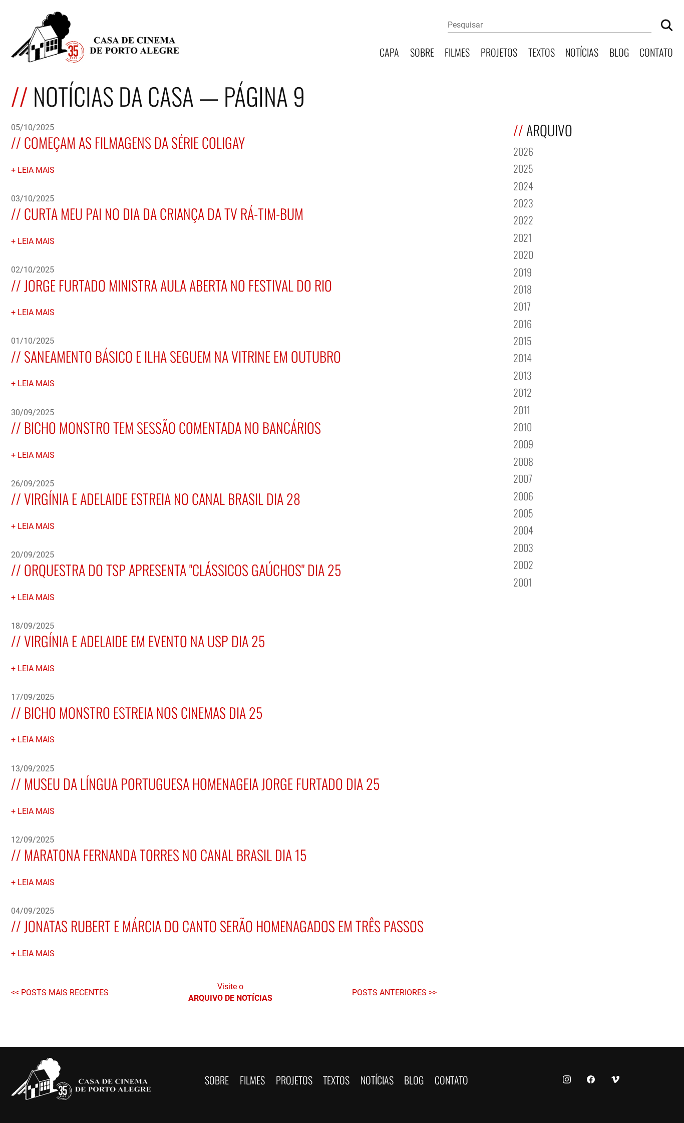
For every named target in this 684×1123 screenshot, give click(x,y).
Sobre (422, 51)
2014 (522, 357)
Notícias (581, 51)
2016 (522, 323)
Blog (619, 51)
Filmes (457, 51)
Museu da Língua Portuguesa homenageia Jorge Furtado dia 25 (202, 782)
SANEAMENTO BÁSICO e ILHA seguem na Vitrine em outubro (182, 355)
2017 (522, 305)
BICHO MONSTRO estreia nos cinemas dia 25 (143, 711)
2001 (522, 581)
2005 (523, 512)
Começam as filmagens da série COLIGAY (134, 141)
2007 (522, 477)
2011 (521, 409)
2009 (523, 443)
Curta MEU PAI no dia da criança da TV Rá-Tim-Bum (163, 212)
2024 (523, 185)
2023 (523, 202)
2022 (523, 219)
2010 (522, 426)
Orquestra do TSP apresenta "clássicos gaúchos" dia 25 (182, 569)
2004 (523, 529)
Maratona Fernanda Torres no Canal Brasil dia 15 (165, 854)
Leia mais (36, 169)
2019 (522, 271)
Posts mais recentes (65, 992)
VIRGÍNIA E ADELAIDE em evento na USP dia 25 (144, 640)
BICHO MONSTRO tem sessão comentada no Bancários (172, 426)
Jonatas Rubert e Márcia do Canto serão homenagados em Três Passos (224, 925)
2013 (522, 374)
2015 (522, 340)
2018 (522, 288)
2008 (523, 460)
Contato (656, 51)
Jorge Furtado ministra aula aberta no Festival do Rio (178, 284)
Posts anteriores (390, 992)
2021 (522, 236)
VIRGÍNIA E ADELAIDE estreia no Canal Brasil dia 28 (162, 497)
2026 (523, 150)
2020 (523, 253)
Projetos (499, 51)
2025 (523, 167)
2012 (522, 391)
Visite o (230, 992)
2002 (523, 564)
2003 (523, 546)
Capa (389, 51)
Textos (541, 51)
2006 (523, 495)
